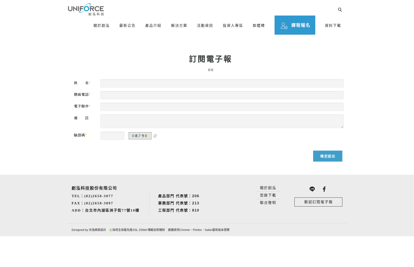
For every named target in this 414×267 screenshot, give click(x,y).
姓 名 (81, 83)
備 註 (81, 118)
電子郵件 (81, 106)
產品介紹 (153, 25)
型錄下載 (268, 195)
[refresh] (155, 135)
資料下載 (333, 25)
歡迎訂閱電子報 (318, 202)
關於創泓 (101, 25)
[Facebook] (324, 189)
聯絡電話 (81, 94)
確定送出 (327, 156)
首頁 (210, 70)
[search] (340, 10)
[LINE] (312, 189)
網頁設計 (100, 230)
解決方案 (179, 25)
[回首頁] (86, 9)
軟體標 (259, 25)
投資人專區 (233, 25)
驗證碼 (79, 135)
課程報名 (300, 25)
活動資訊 (205, 25)
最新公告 (127, 25)
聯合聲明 (268, 203)
